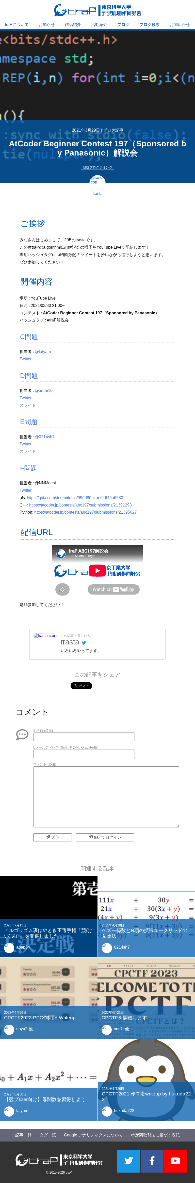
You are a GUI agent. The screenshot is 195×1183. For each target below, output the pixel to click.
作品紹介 (73, 24)
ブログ (123, 24)
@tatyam (43, 351)
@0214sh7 (45, 437)
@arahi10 (44, 390)
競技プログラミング (97, 167)
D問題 (29, 375)
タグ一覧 (48, 1135)
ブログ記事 (113, 130)
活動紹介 (99, 24)
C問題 (29, 336)
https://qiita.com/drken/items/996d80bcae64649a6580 (75, 498)
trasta (70, 642)
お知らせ (47, 24)
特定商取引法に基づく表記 (155, 1135)
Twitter (25, 359)
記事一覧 (23, 1135)
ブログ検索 (149, 24)
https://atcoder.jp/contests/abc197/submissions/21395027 (85, 512)
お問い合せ (180, 24)
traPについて (17, 24)
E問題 (29, 421)
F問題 (28, 468)
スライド (28, 405)
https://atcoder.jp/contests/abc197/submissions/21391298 (80, 505)
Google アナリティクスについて (93, 1135)
